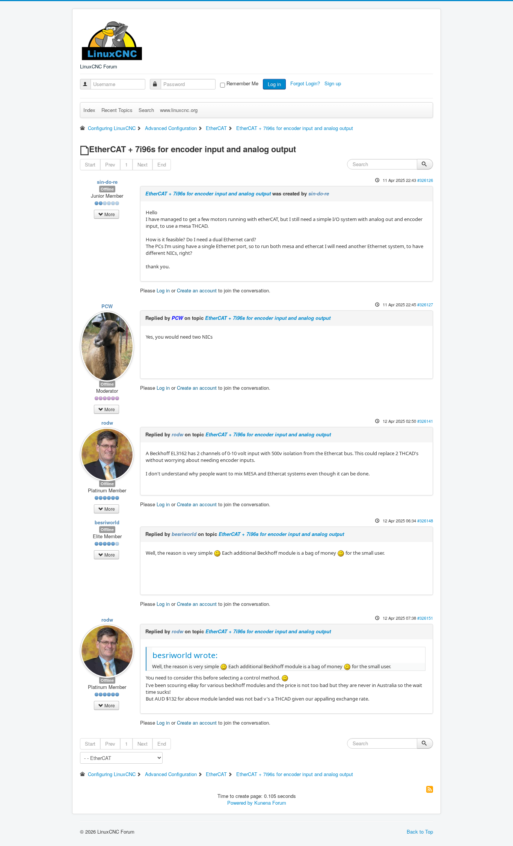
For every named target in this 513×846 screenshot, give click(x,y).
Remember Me (242, 83)
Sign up (333, 83)
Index (89, 110)
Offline (107, 189)
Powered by (240, 802)
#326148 (425, 521)
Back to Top (420, 831)
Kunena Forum (270, 802)
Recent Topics (117, 110)
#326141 (425, 421)
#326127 (425, 304)
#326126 (425, 180)
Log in (274, 84)
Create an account (197, 290)
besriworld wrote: (185, 655)
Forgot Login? (305, 83)
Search (146, 110)
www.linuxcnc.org (179, 110)
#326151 (425, 618)
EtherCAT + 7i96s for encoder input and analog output (208, 193)
